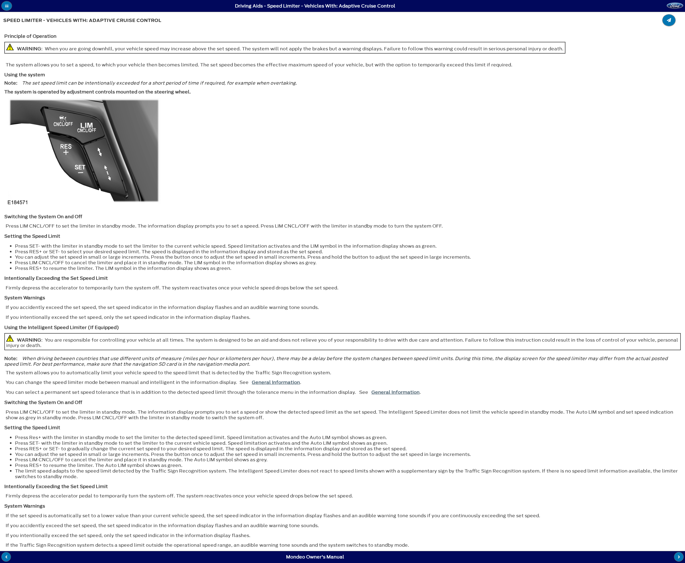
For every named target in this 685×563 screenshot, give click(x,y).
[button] (6, 6)
